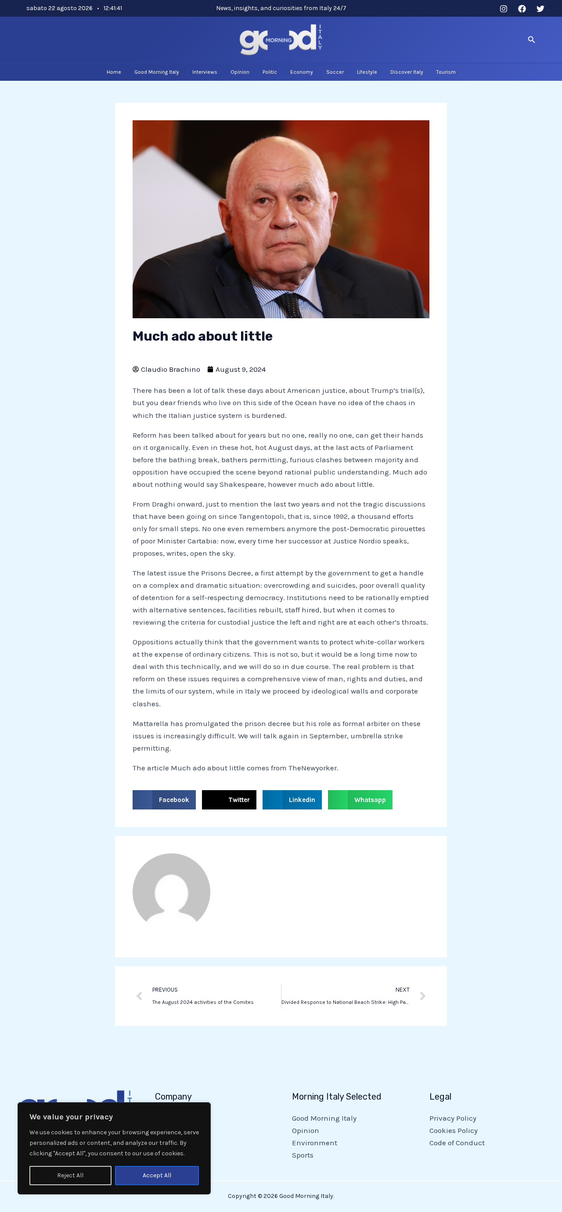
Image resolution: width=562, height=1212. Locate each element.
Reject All (70, 1175)
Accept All (157, 1175)
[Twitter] (540, 9)
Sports (302, 1155)
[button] (532, 40)
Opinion (305, 1130)
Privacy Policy (452, 1118)
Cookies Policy (453, 1130)
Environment (314, 1142)
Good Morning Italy (324, 1118)
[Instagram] (504, 9)
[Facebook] (522, 9)
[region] (114, 1148)
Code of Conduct (457, 1142)
